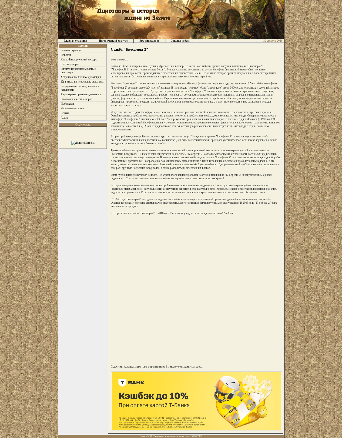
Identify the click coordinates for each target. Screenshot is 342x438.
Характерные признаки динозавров (81, 94)
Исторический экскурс (113, 40)
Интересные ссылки (72, 108)
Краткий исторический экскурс (79, 59)
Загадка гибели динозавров (76, 99)
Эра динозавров (149, 40)
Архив (64, 117)
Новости (66, 54)
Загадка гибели (180, 40)
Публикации (68, 103)
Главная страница (75, 40)
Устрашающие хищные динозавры (81, 77)
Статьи (65, 113)
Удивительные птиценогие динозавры (82, 81)
